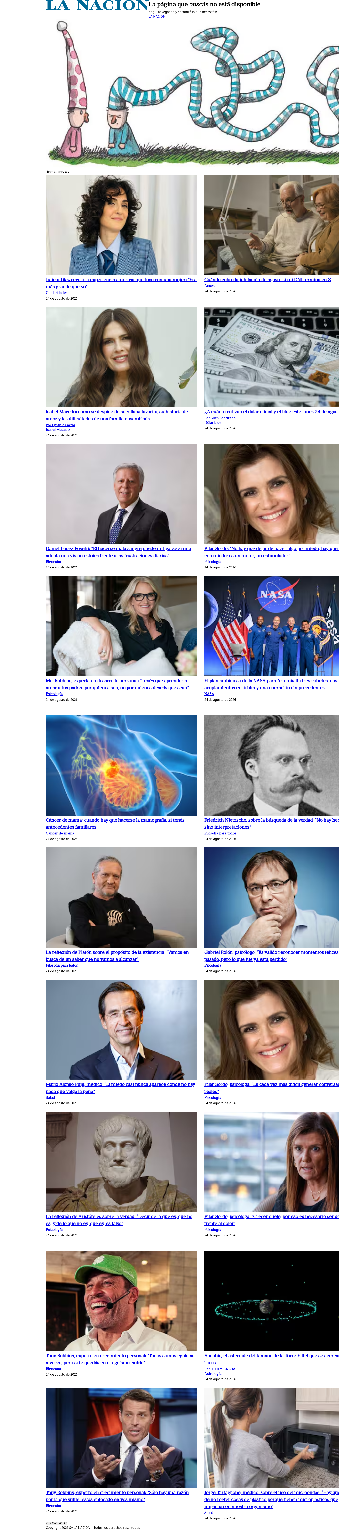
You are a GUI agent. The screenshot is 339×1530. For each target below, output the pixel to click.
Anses (209, 286)
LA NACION (157, 16)
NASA (209, 694)
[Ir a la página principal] (97, 9)
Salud (50, 1098)
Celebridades (56, 293)
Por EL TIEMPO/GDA (219, 1369)
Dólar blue (212, 423)
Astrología (212, 1374)
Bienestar (53, 562)
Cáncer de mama (60, 833)
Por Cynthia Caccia (60, 425)
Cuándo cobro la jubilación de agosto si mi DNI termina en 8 (267, 280)
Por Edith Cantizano (220, 418)
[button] (121, 225)
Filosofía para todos (220, 833)
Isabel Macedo (58, 430)
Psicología (212, 562)
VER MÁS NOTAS (56, 1523)
